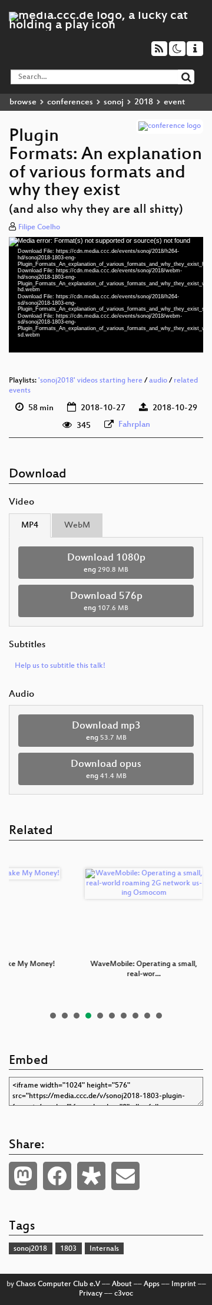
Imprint (183, 1284)
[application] (106, 294)
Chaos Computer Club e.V (58, 1284)
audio (158, 381)
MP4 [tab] (29, 525)
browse (23, 102)
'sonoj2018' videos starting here (90, 381)
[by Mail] (125, 1176)
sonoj (114, 102)
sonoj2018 (30, 1249)
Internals (104, 1249)
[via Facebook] (57, 1176)
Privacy (90, 1294)
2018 (143, 102)
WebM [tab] (77, 525)
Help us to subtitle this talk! (60, 666)
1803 (68, 1249)
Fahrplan (134, 425)
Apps (152, 1284)
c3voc (123, 1294)
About (122, 1284)
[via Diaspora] (91, 1176)
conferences (70, 102)
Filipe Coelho (39, 227)
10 (159, 1016)
